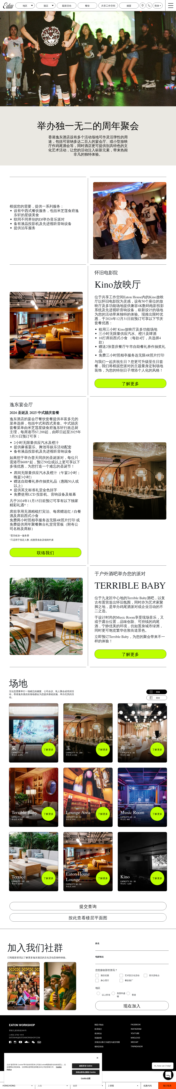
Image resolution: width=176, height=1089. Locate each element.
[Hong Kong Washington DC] (17, 1085)
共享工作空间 (108, 5)
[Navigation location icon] (143, 5)
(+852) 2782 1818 (16, 1035)
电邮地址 (99, 956)
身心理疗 (105, 980)
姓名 (97, 943)
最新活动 (66, 5)
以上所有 (106, 994)
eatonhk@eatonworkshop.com (24, 1037)
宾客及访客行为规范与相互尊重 (107, 1042)
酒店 (46, 5)
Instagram (136, 1029)
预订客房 (167, 1085)
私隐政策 (98, 1037)
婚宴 (129, 5)
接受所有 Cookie (85, 1066)
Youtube (135, 1033)
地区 (25, 5)
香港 (134, 994)
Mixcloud (135, 1037)
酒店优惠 (105, 975)
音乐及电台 (154, 975)
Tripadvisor (137, 1046)
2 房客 (111, 1085)
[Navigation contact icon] (149, 5)
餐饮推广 (129, 980)
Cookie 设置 (85, 1078)
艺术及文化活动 (132, 975)
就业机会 (98, 1033)
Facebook (136, 1024)
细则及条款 (99, 1046)
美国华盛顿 (121, 995)
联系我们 (98, 1029)
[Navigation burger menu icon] (170, 5)
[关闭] (97, 1058)
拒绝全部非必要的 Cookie (86, 1072)
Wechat (134, 1042)
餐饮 (87, 5)
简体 (156, 5)
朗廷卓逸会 (99, 1024)
